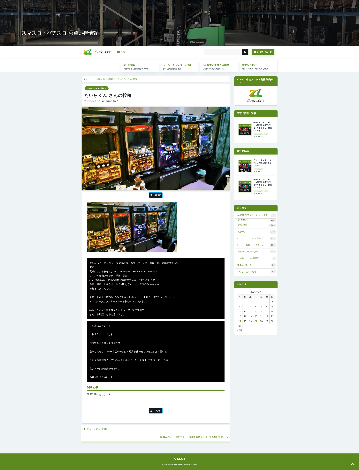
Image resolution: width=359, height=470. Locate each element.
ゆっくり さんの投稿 (97, 429)
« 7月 (239, 330)
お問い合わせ (264, 52)
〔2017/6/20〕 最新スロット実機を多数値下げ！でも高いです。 (192, 437)
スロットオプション (260, 245)
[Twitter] (156, 195)
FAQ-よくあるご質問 (256, 271)
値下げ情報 (129, 65)
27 (256, 321)
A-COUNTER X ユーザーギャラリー (256, 215)
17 (239, 316)
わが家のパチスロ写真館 (215, 65)
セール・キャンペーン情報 (177, 65)
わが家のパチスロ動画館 (256, 258)
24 (239, 321)
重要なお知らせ (250, 65)
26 (250, 321)
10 (239, 311)
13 (256, 311)
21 (261, 316)
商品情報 (256, 232)
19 (250, 316)
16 (272, 311)
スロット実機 (262, 238)
